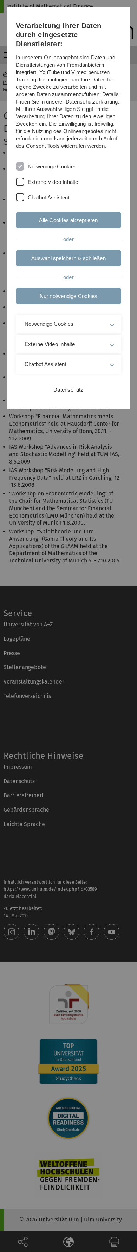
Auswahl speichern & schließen (68, 258)
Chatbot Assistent (49, 197)
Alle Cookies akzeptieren (68, 220)
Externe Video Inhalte (53, 182)
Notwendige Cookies (52, 166)
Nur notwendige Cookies (69, 296)
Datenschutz (68, 390)
